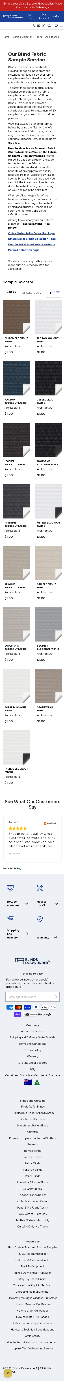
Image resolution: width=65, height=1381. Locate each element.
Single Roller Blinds (32, 1106)
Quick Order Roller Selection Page (31, 233)
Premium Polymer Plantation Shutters (32, 1138)
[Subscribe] (55, 997)
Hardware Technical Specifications (32, 1329)
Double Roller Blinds (33, 1119)
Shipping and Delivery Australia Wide (32, 1037)
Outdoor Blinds (32, 1188)
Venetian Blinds (32, 1169)
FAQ (32, 1069)
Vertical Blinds (33, 1157)
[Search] (49, 25)
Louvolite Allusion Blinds (32, 1182)
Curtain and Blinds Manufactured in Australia (32, 1080)
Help (55, 16)
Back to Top (11, 868)
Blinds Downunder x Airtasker (32, 1272)
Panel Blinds (32, 1176)
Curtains (32, 1131)
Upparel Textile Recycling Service (32, 1348)
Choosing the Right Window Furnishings (32, 1298)
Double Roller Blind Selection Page (31, 244)
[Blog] (43, 26)
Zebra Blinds (32, 1163)
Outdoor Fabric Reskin (32, 1195)
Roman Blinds (32, 1150)
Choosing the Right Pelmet (32, 1291)
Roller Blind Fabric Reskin (32, 1201)
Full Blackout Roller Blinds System (32, 1113)
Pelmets (32, 1144)
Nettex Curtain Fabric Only (32, 1220)
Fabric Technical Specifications (32, 1323)
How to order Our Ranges (33, 1310)
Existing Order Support (32, 1062)
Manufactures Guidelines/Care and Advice (32, 1342)
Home (6, 37)
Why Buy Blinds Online (32, 1279)
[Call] (33, 26)
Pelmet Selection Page (24, 250)
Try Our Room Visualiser (32, 1253)
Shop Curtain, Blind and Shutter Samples (32, 1247)
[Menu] (61, 26)
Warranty (32, 1056)
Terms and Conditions (32, 1043)
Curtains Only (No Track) (32, 1226)
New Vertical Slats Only (32, 1214)
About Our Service (32, 1031)
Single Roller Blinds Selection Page (32, 238)
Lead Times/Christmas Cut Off (32, 1260)
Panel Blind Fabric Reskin (32, 1207)
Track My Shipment (32, 1266)
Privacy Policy (32, 1050)
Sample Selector (22, 37)
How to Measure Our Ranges (33, 1304)
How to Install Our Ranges (32, 1317)
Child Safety (32, 1336)
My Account (43, 16)
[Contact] (38, 26)
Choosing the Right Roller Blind (32, 1285)
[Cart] (56, 25)
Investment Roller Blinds (32, 1125)
